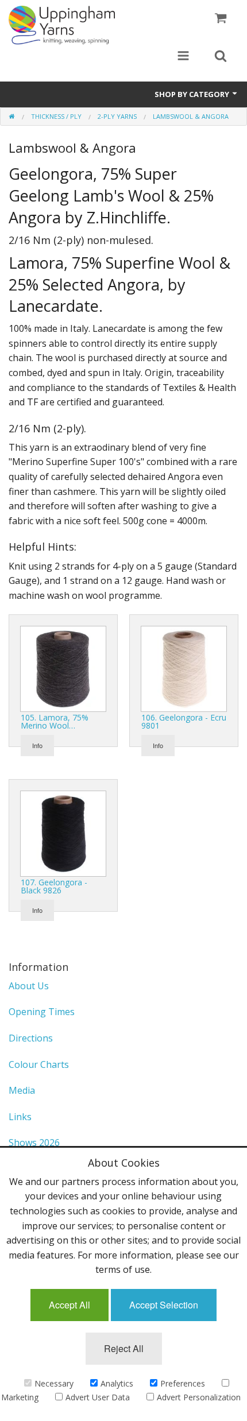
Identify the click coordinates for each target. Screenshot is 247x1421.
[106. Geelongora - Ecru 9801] (183, 668)
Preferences (182, 1383)
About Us (29, 985)
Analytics (117, 1383)
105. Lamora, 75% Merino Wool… (54, 721)
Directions (31, 1038)
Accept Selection (163, 1304)
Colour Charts (39, 1064)
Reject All (124, 1348)
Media (22, 1090)
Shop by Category (193, 94)
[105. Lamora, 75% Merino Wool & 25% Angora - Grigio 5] (63, 668)
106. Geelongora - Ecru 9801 (183, 721)
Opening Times (42, 1011)
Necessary (54, 1383)
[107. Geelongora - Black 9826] (63, 833)
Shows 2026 (34, 1142)
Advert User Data (97, 1397)
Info (37, 745)
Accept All (69, 1304)
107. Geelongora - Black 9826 (54, 886)
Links (20, 1116)
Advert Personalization (199, 1397)
